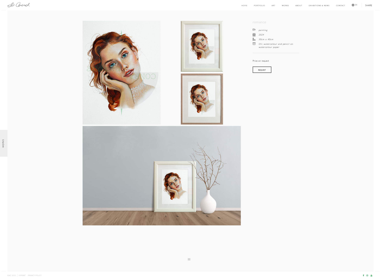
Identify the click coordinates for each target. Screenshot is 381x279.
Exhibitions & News (319, 5)
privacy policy (35, 275)
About (298, 5)
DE (355, 4)
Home (244, 5)
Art (273, 5)
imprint (22, 275)
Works (285, 5)
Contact (340, 5)
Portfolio (259, 5)
